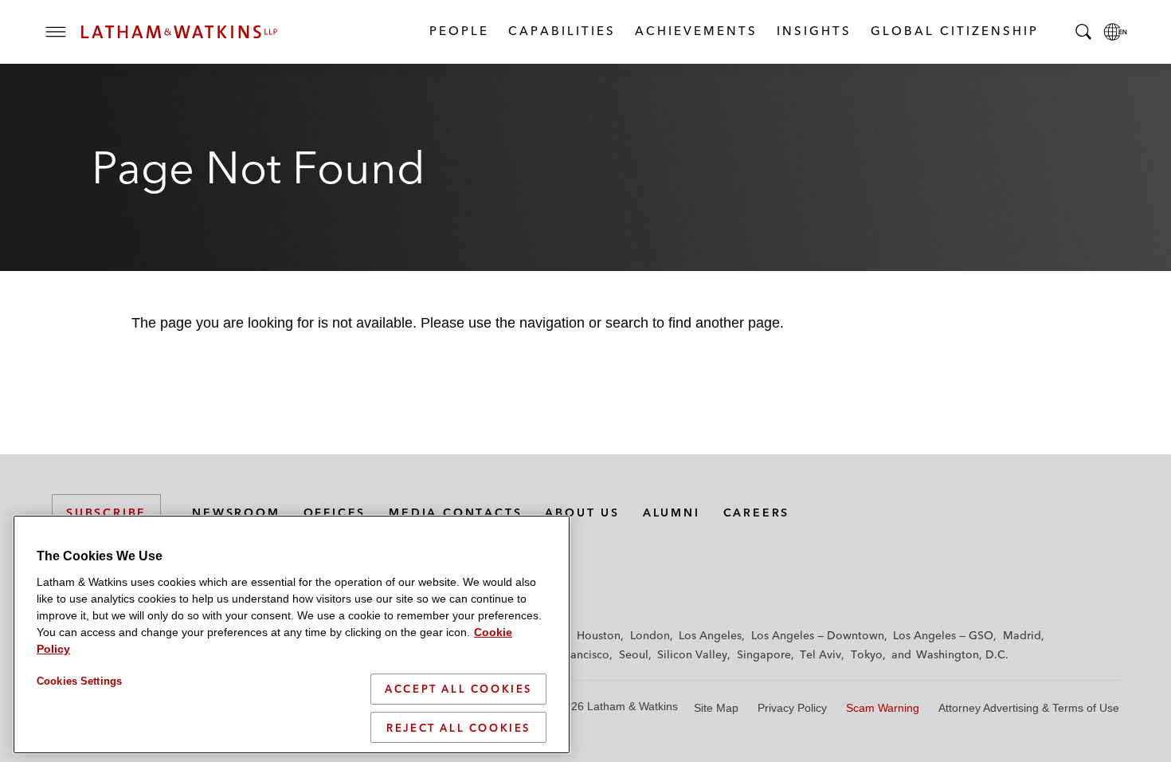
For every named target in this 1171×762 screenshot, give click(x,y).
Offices (335, 512)
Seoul (633, 654)
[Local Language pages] (1115, 32)
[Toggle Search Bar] (1083, 32)
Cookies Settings (79, 681)
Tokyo (867, 654)
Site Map (716, 707)
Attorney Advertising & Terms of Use (1028, 707)
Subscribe (106, 512)
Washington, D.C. (962, 654)
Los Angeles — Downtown (817, 635)
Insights (813, 30)
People (458, 30)
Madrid (1022, 635)
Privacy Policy (792, 707)
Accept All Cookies (458, 688)
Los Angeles (710, 635)
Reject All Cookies (458, 727)
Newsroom (236, 512)
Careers (756, 512)
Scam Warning (882, 707)
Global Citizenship (954, 30)
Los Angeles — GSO (943, 635)
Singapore (764, 654)
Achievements (695, 30)
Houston (599, 635)
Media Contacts (455, 512)
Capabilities (561, 30)
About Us (582, 512)
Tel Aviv (820, 654)
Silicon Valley (692, 654)
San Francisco (573, 654)
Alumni (671, 512)
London (650, 635)
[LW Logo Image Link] (179, 32)
